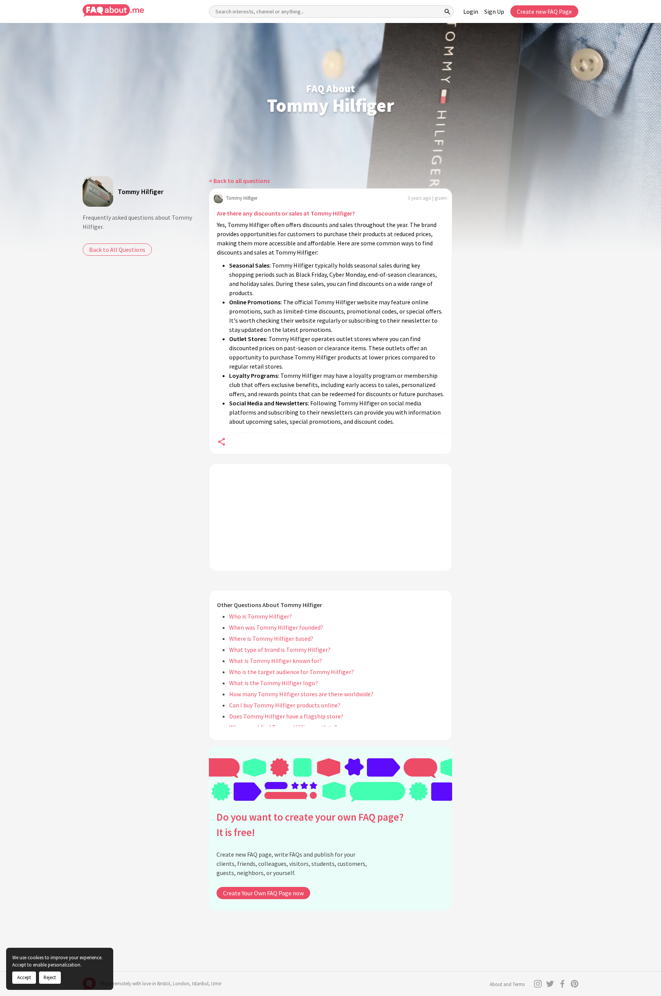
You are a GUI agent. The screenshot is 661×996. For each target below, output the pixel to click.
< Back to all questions (239, 181)
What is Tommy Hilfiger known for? (275, 661)
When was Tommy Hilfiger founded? (276, 627)
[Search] (447, 11)
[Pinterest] (574, 984)
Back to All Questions (117, 249)
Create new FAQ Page (544, 11)
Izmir (216, 983)
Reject (50, 977)
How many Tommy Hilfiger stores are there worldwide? (301, 694)
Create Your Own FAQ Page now (263, 893)
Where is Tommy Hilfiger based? (271, 638)
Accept (24, 977)
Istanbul (200, 983)
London (181, 983)
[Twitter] (550, 984)
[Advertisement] (330, 517)
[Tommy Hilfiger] (98, 191)
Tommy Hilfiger (140, 191)
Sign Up (494, 11)
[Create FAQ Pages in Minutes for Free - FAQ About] (113, 10)
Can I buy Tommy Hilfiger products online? (284, 705)
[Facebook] (562, 984)
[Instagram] (538, 984)
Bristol (163, 983)
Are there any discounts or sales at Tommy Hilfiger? (286, 213)
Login (470, 11)
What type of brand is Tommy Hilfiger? (279, 649)
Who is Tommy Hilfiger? (260, 616)
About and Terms (507, 984)
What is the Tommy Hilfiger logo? (273, 683)
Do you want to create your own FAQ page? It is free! (310, 824)
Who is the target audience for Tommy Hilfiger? (291, 672)
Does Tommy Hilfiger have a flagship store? (286, 716)
